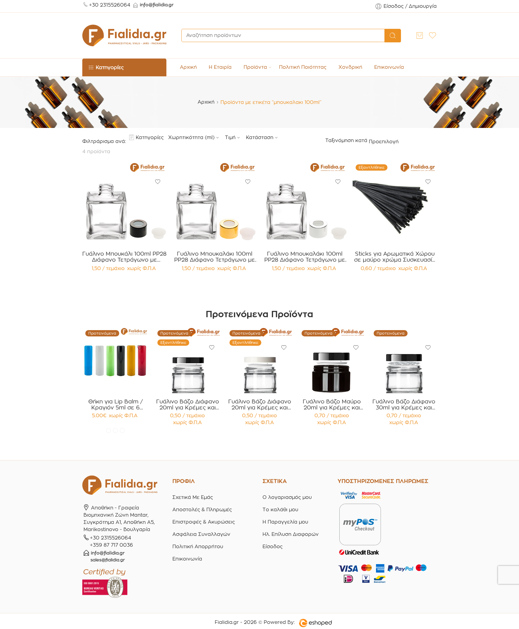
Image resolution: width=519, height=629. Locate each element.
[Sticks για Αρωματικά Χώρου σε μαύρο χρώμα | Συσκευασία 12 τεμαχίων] (395, 203)
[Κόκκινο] (108, 430)
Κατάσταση (259, 137)
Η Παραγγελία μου (285, 521)
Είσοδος (273, 546)
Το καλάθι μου (280, 509)
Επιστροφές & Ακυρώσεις (203, 521)
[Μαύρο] (122, 430)
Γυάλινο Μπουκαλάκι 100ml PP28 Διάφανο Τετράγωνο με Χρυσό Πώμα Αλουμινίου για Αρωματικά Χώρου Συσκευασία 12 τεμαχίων (214, 257)
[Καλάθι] (419, 35)
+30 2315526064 (109, 5)
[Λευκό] (115, 430)
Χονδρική (350, 67)
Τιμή (230, 137)
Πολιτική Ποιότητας (302, 67)
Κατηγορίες (150, 137)
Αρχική (188, 67)
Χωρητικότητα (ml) (191, 137)
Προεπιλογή (384, 141)
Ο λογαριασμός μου (287, 497)
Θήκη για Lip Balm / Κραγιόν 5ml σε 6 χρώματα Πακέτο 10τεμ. (115, 405)
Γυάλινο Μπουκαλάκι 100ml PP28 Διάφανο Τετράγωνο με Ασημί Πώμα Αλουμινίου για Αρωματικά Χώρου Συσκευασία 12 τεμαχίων (304, 257)
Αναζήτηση (392, 36)
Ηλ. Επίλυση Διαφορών (291, 534)
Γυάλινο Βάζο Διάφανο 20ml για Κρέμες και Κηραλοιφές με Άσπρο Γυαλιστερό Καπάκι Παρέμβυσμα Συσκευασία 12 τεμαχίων (259, 405)
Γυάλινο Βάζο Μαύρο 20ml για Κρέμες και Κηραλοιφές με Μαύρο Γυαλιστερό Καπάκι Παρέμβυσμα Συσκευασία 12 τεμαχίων (331, 405)
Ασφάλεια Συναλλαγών (201, 534)
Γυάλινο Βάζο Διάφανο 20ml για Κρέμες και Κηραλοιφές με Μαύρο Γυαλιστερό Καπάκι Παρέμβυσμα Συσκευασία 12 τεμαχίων (187, 405)
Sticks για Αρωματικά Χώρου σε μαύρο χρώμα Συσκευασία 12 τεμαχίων (395, 257)
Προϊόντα (255, 67)
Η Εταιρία (220, 67)
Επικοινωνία (389, 67)
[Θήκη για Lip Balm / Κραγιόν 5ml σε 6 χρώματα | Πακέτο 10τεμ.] (115, 360)
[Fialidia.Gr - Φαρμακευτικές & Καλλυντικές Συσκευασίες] (124, 35)
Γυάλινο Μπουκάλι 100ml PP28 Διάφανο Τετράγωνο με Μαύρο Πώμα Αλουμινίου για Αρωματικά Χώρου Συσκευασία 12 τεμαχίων (124, 257)
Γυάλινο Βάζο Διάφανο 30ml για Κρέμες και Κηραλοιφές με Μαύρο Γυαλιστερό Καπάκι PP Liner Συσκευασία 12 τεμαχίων (403, 405)
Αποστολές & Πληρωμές (202, 509)
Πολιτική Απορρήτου (197, 546)
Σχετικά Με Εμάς (192, 497)
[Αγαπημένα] (157, 181)
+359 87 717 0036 (111, 545)
